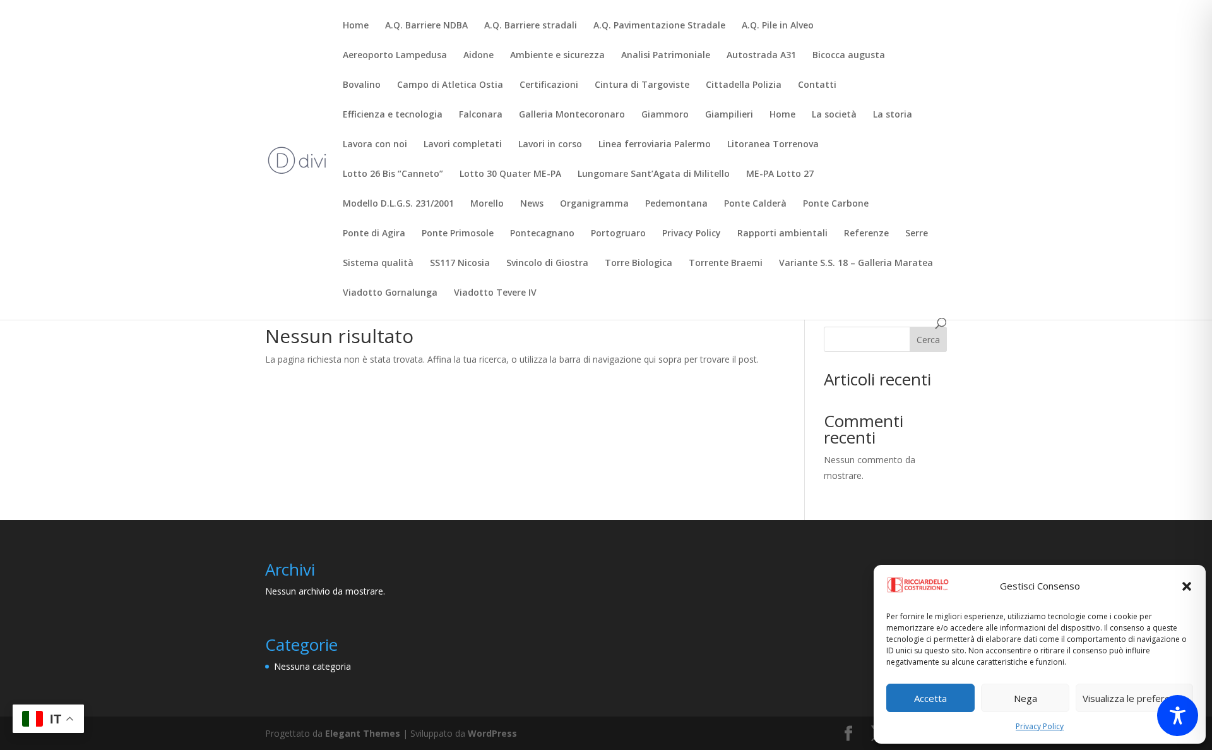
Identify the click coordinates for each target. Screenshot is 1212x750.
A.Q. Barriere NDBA (426, 26)
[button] (1186, 586)
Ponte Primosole (458, 234)
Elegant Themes (362, 733)
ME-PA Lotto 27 (780, 174)
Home (356, 26)
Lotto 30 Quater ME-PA (510, 174)
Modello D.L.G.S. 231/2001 (398, 204)
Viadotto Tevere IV (495, 293)
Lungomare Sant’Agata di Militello (654, 174)
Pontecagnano (542, 234)
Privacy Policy (1040, 726)
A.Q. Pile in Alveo (778, 26)
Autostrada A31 (761, 56)
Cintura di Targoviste (642, 85)
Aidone (478, 56)
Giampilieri (729, 115)
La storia (892, 115)
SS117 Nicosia (460, 263)
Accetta (930, 698)
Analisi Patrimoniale (665, 56)
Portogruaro (618, 234)
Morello (487, 204)
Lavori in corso (550, 145)
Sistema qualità (378, 263)
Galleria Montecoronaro (572, 115)
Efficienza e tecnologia (393, 115)
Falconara (480, 115)
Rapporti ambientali (782, 234)
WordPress (492, 733)
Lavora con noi (375, 145)
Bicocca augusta (848, 56)
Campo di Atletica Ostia (450, 85)
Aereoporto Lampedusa (395, 56)
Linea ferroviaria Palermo (654, 145)
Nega (1025, 698)
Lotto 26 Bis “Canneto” (393, 174)
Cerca (928, 340)
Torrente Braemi (726, 263)
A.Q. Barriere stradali (530, 26)
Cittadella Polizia (743, 85)
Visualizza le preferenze (1134, 698)
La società (834, 115)
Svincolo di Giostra (547, 263)
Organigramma (594, 204)
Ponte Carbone (836, 204)
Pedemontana (676, 204)
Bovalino (362, 85)
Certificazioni (549, 85)
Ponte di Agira (374, 234)
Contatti (817, 85)
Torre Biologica (638, 263)
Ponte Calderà (755, 204)
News (532, 204)
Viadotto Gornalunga (390, 293)
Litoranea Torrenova (773, 145)
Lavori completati (463, 145)
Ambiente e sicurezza (557, 56)
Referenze (866, 234)
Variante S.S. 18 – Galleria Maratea (856, 263)
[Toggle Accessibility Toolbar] (1177, 715)
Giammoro (665, 115)
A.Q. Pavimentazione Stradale (659, 26)
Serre (916, 234)
